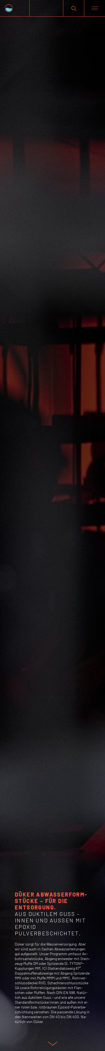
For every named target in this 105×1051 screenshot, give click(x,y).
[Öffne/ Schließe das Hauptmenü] (94, 8)
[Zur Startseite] (15, 8)
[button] (73, 8)
